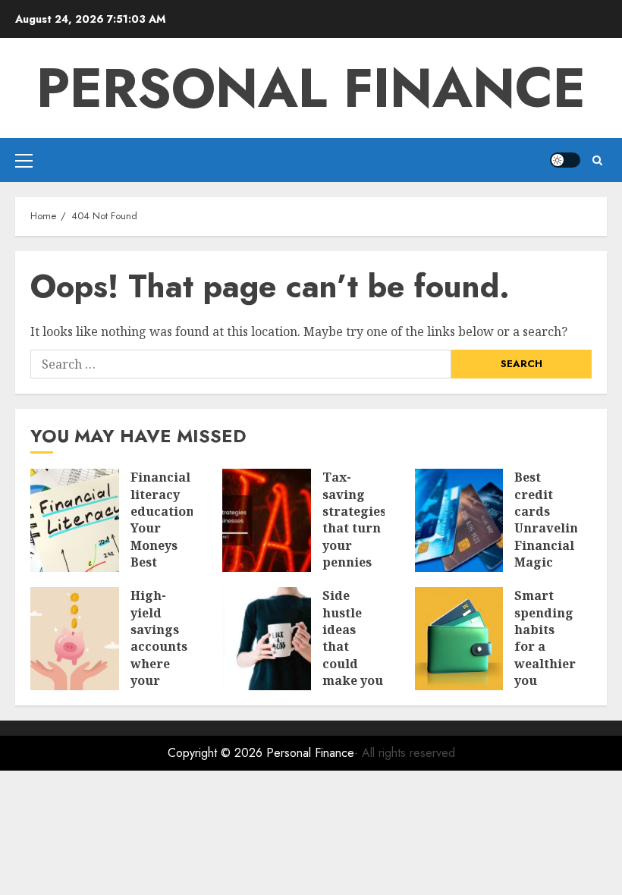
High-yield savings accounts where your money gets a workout (158, 663)
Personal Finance (311, 88)
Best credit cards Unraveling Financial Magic (550, 519)
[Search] (597, 160)
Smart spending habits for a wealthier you (545, 638)
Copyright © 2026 (217, 753)
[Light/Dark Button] (565, 160)
